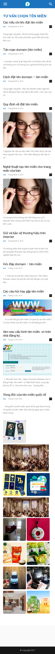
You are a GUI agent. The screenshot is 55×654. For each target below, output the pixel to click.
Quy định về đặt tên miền (20, 104)
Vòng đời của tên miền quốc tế (24, 395)
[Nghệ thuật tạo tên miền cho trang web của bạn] (27, 196)
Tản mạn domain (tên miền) (22, 50)
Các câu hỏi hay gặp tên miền (23, 291)
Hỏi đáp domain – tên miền (22, 264)
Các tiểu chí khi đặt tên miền (23, 22)
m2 (4, 26)
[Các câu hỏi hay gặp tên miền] (27, 307)
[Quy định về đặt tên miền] (27, 130)
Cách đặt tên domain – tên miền (25, 77)
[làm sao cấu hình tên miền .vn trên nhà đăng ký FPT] (27, 359)
